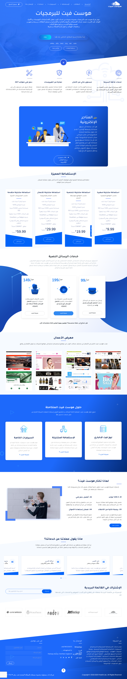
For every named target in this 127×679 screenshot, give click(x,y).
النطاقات (77, 4)
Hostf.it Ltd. (103, 675)
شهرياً (87, 279)
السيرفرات (52, 4)
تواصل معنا (55, 48)
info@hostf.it (67, 650)
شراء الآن (108, 239)
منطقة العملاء (70, 48)
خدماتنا (40, 4)
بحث (45, 37)
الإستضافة (65, 4)
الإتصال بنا (29, 4)
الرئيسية (87, 4)
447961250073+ (66, 647)
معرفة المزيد (92, 313)
